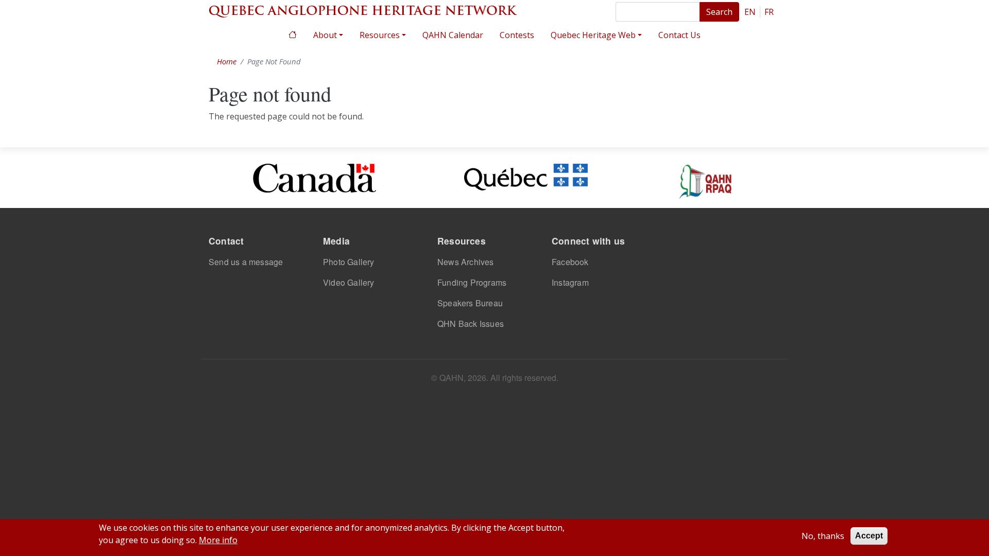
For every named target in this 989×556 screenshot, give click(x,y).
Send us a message (246, 262)
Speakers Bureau (470, 303)
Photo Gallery (348, 262)
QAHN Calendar (452, 35)
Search (719, 12)
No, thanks (823, 536)
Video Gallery (348, 282)
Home (292, 34)
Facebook (570, 262)
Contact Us (679, 35)
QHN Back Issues (470, 323)
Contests (517, 35)
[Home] (363, 10)
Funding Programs (471, 282)
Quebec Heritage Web (593, 35)
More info (218, 540)
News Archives (465, 262)
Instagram (570, 282)
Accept (869, 535)
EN (750, 12)
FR (769, 12)
